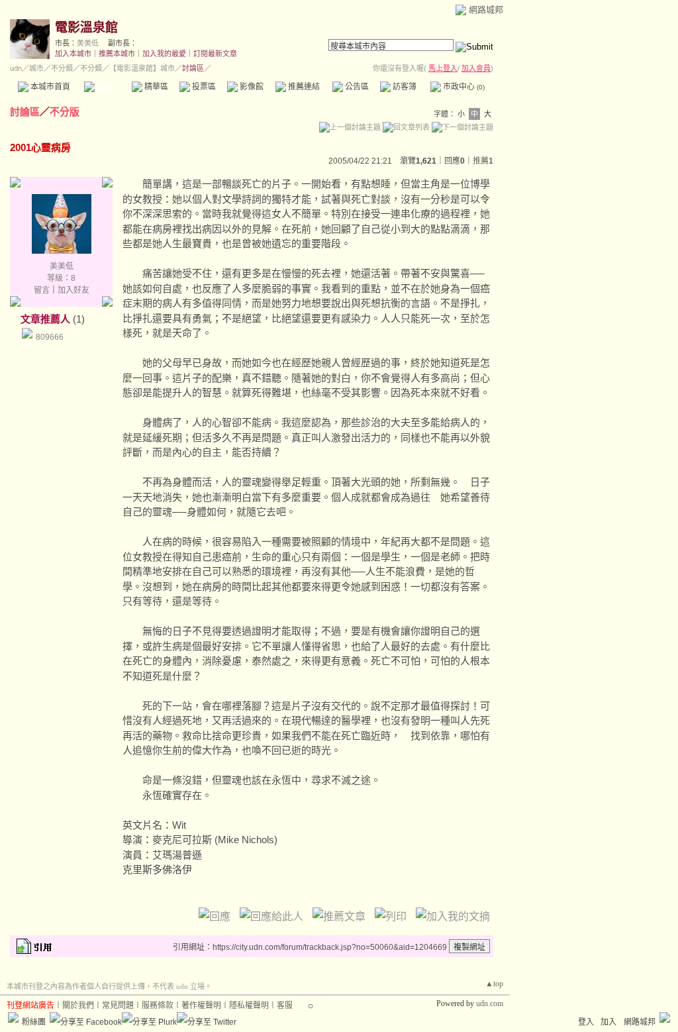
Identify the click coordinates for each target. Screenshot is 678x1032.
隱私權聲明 (249, 1005)
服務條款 (157, 1005)
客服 (285, 1005)
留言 (42, 290)
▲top (494, 983)
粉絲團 (34, 1022)
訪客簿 (403, 86)
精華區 (155, 86)
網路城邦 (486, 10)
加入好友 (73, 290)
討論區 (108, 86)
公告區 (356, 86)
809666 (50, 337)
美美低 (88, 43)
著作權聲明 (201, 1005)
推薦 (483, 161)
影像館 (251, 86)
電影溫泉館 (86, 27)
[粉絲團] (13, 1017)
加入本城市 (73, 54)
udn (16, 68)
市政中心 (463, 86)
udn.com (489, 1003)
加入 (608, 1022)
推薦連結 (303, 86)
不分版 (64, 111)
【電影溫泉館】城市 (142, 68)
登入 (586, 1022)
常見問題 (118, 1005)
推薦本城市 (117, 54)
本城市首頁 (49, 86)
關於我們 (78, 1005)
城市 (36, 68)
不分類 (62, 68)
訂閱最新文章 (215, 54)
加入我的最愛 (164, 54)
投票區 (203, 86)
